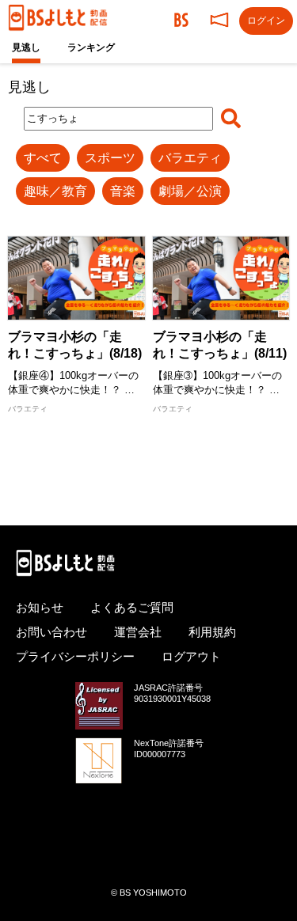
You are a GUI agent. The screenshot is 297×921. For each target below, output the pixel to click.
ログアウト (191, 656)
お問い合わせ (51, 632)
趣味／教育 (55, 191)
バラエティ (190, 158)
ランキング (91, 47)
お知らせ (39, 607)
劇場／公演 (190, 191)
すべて (43, 158)
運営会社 (138, 632)
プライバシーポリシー (75, 656)
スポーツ (110, 158)
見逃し (26, 47)
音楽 (122, 191)
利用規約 (212, 632)
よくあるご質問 (131, 607)
